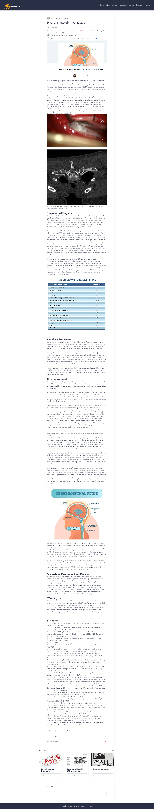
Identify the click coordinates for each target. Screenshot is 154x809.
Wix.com (90, 806)
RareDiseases (68, 731)
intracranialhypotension (85, 731)
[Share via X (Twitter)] (52, 736)
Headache (59, 731)
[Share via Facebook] (48, 736)
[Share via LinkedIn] (56, 736)
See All (113, 750)
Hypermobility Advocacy (101, 769)
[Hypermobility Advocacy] (102, 759)
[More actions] (106, 18)
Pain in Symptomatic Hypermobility (47, 770)
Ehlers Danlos (51, 731)
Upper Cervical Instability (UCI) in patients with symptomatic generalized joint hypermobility (76, 770)
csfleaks (75, 731)
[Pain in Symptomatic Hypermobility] (50, 759)
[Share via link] (60, 736)
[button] (123, 5)
